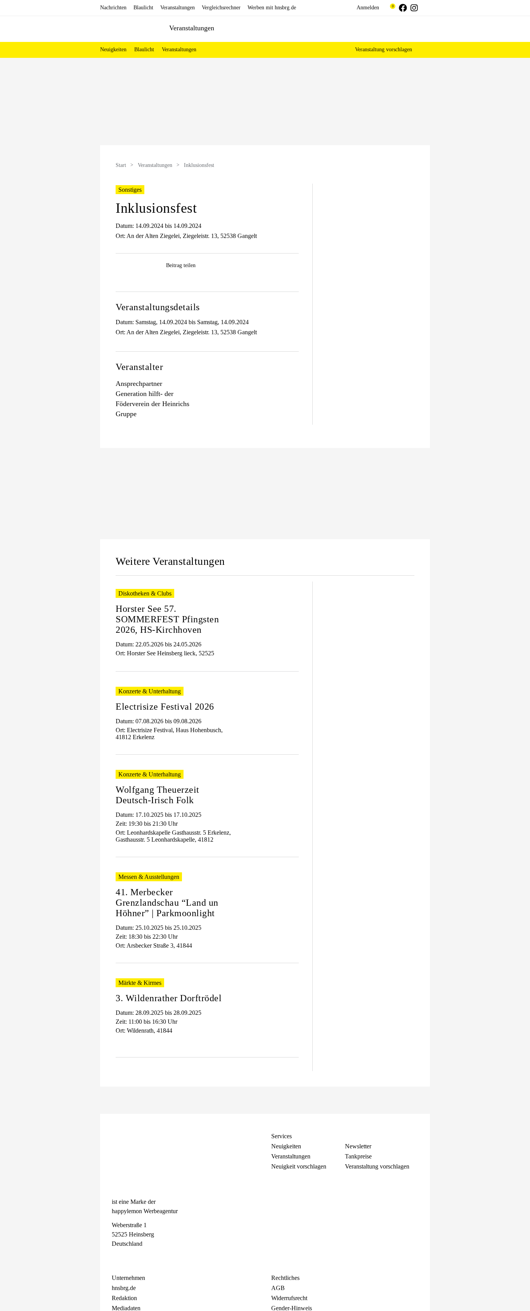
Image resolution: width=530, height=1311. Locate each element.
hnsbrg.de (124, 1288)
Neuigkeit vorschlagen (298, 1166)
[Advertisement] (47, 189)
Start (121, 165)
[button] (420, 49)
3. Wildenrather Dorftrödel (169, 998)
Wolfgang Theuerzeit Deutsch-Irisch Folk (157, 795)
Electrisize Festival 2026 (165, 707)
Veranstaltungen (155, 165)
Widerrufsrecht (289, 1298)
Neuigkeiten (286, 1146)
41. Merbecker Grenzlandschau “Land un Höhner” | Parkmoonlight (167, 902)
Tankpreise (358, 1156)
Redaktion (124, 1298)
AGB (278, 1288)
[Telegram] (143, 1258)
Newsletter (358, 1146)
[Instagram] (129, 1258)
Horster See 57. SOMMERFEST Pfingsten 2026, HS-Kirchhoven (167, 619)
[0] (389, 8)
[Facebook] (116, 1258)
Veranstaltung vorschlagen (383, 49)
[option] (265, 102)
